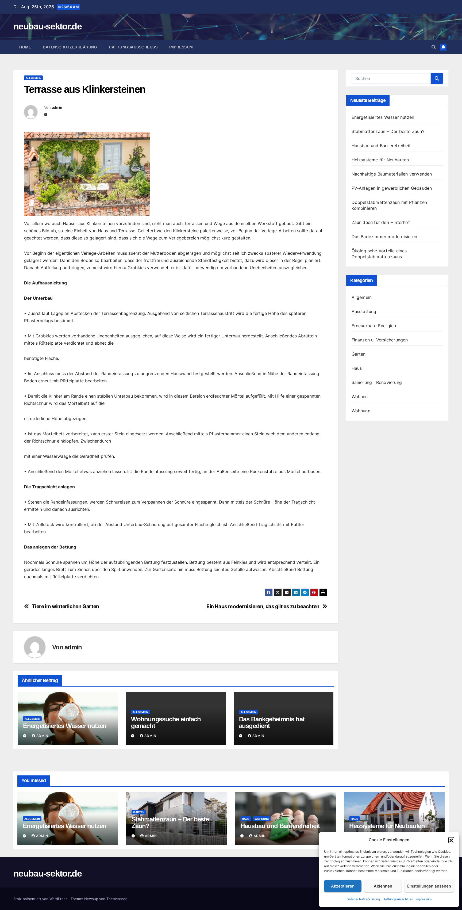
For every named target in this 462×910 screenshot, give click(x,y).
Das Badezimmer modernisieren (384, 236)
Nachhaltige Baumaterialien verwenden (392, 174)
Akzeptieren (343, 886)
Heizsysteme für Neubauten (380, 159)
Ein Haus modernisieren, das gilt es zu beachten (262, 606)
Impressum (423, 899)
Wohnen (360, 396)
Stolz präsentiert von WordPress (40, 899)
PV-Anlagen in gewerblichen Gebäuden (392, 188)
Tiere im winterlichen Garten (65, 606)
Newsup (91, 899)
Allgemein (33, 77)
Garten (359, 354)
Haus (357, 368)
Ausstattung (364, 311)
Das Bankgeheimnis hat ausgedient (272, 722)
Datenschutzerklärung (363, 899)
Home (25, 47)
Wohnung (361, 410)
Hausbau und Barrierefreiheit (381, 145)
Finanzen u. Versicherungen (380, 339)
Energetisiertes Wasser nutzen (64, 725)
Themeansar (116, 899)
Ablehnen (383, 886)
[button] (451, 840)
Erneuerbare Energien (374, 325)
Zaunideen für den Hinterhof (381, 222)
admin (57, 107)
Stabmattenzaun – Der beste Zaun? (388, 131)
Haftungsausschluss (398, 899)
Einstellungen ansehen (429, 886)
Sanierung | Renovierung (377, 382)
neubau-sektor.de (47, 26)
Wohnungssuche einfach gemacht (166, 722)
